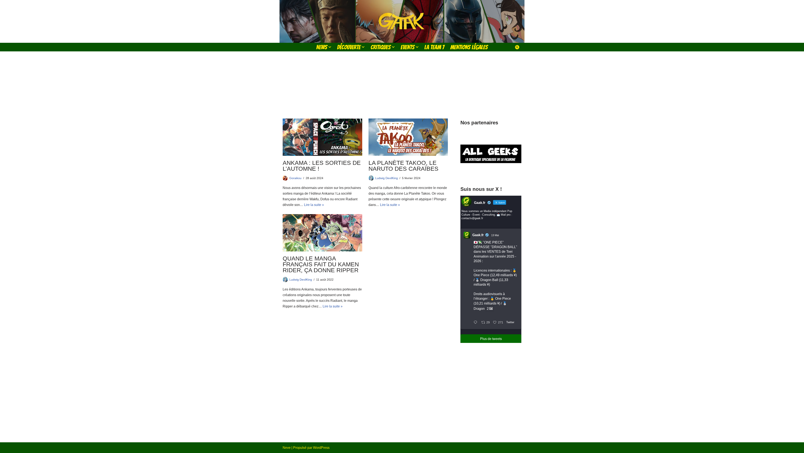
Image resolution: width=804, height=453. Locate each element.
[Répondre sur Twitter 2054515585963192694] (476, 322)
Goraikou (295, 178)
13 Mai (495, 235)
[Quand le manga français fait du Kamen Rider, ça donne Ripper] (322, 232)
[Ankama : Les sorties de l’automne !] (322, 137)
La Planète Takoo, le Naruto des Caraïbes (404, 166)
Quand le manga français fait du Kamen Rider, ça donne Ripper (321, 264)
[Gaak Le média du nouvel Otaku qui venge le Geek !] (402, 21)
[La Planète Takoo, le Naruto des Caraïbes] (408, 137)
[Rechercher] (517, 47)
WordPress (321, 447)
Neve (287, 447)
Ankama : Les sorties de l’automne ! (322, 166)
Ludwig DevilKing (386, 178)
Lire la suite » (314, 205)
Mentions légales (469, 47)
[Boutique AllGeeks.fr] (490, 174)
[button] (329, 47)
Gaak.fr (478, 235)
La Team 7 (434, 47)
